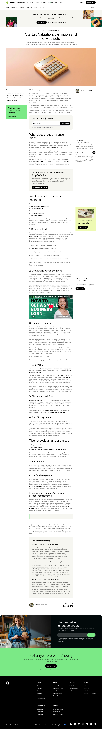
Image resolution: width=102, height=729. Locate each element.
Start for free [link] (65, 123)
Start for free (90, 2)
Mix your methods (36, 445)
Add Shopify (80, 289)
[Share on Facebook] (64, 606)
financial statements (56, 95)
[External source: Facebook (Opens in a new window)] (71, 724)
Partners (39, 691)
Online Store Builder (58, 709)
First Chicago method (37, 215)
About (38, 686)
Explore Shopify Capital (40, 187)
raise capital (40, 161)
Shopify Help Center (58, 688)
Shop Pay (87, 688)
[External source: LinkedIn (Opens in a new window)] (91, 724)
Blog (7, 7)
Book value (34, 211)
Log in (81, 2)
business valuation (45, 453)
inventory (68, 377)
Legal (38, 696)
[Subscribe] (93, 152)
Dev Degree (72, 691)
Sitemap (47, 725)
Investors (39, 688)
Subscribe (91, 635)
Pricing (37, 2)
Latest (35, 7)
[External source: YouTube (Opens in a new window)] (79, 724)
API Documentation (74, 688)
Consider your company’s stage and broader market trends (48, 449)
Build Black (40, 711)
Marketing (29, 7)
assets (54, 147)
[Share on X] (68, 606)
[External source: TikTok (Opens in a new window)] (87, 724)
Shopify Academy (57, 693)
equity (66, 161)
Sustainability (40, 709)
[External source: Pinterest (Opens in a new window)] (95, 724)
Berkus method (35, 204)
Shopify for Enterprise (90, 693)
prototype (35, 248)
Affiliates (39, 693)
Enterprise (43, 2)
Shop (85, 686)
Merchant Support (58, 686)
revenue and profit (34, 97)
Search (92, 7)
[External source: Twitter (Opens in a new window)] (75, 724)
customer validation (35, 486)
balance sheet (60, 375)
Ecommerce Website (58, 714)
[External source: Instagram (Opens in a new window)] (83, 724)
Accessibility (40, 714)
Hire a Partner (56, 691)
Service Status (41, 698)
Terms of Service (28, 725)
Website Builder (57, 711)
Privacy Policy (78, 161)
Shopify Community (58, 696)
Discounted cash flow (37, 213)
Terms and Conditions (87, 160)
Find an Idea (14, 7)
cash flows (49, 410)
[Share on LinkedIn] (71, 606)
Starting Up (22, 7)
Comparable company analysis (40, 206)
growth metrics (54, 481)
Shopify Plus (87, 691)
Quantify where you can (38, 447)
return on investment (58, 412)
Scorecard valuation (37, 208)
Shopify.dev (72, 686)
